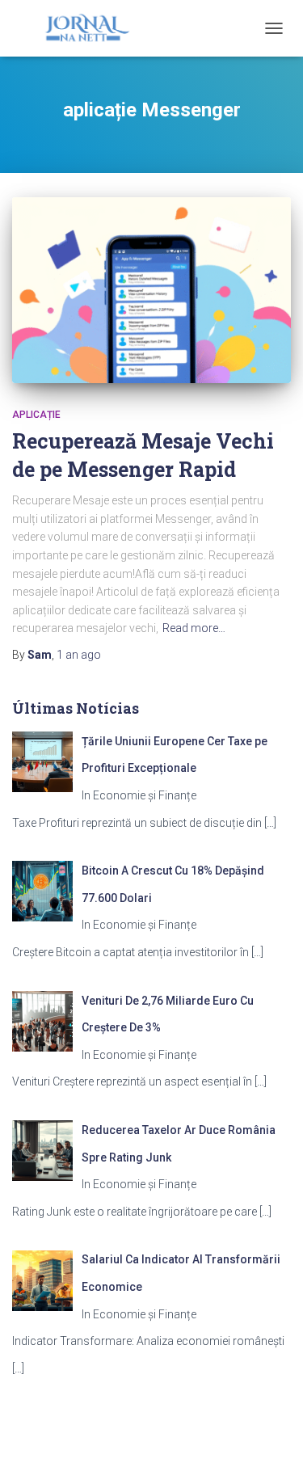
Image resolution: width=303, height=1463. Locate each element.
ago (79, 654)
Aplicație (36, 414)
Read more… (193, 628)
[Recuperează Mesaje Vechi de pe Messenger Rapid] (151, 290)
